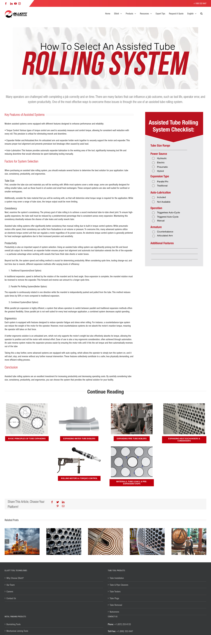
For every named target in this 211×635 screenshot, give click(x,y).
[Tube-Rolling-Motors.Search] (79, 447)
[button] (201, 13)
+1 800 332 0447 (200, 3)
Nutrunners (114, 611)
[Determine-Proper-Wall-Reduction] (27, 404)
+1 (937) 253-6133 (122, 624)
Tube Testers (115, 591)
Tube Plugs (114, 598)
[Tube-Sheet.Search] (184, 404)
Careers (9, 591)
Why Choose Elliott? (15, 578)
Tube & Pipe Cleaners (119, 584)
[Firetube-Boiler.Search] (132, 404)
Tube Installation (117, 578)
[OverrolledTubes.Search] (132, 447)
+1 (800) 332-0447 (124, 631)
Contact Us (11, 598)
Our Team (10, 584)
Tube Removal (116, 604)
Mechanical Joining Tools (17, 630)
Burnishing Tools (13, 624)
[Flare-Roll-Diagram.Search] (79, 404)
